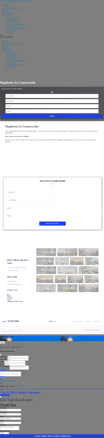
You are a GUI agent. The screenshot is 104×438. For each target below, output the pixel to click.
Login (10, 22)
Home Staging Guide (15, 28)
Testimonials (12, 30)
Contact (6, 6)
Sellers (6, 11)
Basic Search (8, 13)
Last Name (3, 359)
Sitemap (87, 321)
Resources (7, 15)
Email (2, 362)
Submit (2, 377)
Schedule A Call (13, 21)
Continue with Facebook (8, 381)
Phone (2, 364)
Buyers (6, 10)
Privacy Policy (78, 321)
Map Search (12, 19)
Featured (11, 32)
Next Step (3, 370)
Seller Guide (12, 26)
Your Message (4, 366)
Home (6, 4)
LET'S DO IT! (5, 395)
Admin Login (96, 321)
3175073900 (6, 37)
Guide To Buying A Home (12, 8)
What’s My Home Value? (16, 24)
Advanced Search (14, 17)
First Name (3, 357)
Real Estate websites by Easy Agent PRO (12, 331)
